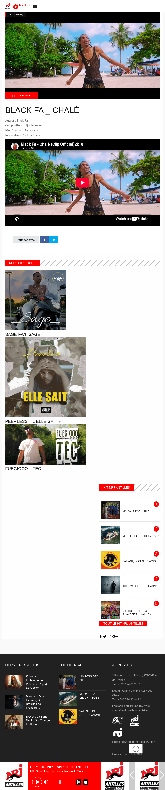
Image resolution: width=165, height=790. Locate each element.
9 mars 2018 (23, 95)
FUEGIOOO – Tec (23, 468)
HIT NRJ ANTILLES (116, 487)
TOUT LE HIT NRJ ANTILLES (123, 623)
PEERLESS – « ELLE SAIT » (33, 421)
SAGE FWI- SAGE (22, 334)
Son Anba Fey (16, 14)
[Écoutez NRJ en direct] (15, 8)
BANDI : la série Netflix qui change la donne (38, 720)
